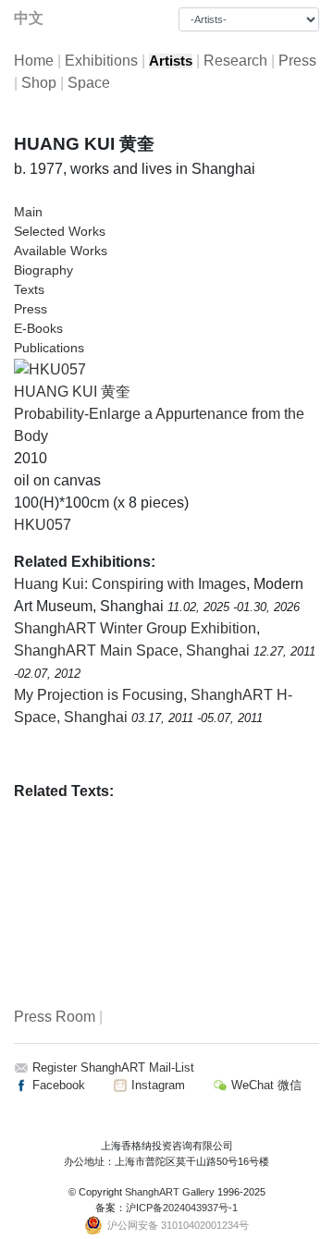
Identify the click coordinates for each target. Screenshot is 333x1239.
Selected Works (59, 231)
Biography (43, 270)
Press (297, 60)
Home (34, 60)
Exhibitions (101, 60)
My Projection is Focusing (98, 695)
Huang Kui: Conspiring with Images (130, 584)
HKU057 (42, 525)
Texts (29, 289)
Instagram (156, 1085)
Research (235, 60)
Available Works (60, 250)
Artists (170, 61)
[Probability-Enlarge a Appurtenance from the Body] (50, 368)
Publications (49, 347)
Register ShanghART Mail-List (113, 1067)
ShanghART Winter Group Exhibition (135, 628)
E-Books (38, 328)
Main (28, 211)
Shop (38, 83)
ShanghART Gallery (170, 1191)
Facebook (57, 1085)
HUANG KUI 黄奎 (72, 391)
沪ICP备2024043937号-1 (182, 1207)
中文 (28, 18)
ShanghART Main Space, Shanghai (133, 650)
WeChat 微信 (265, 1085)
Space (89, 83)
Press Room (54, 1016)
